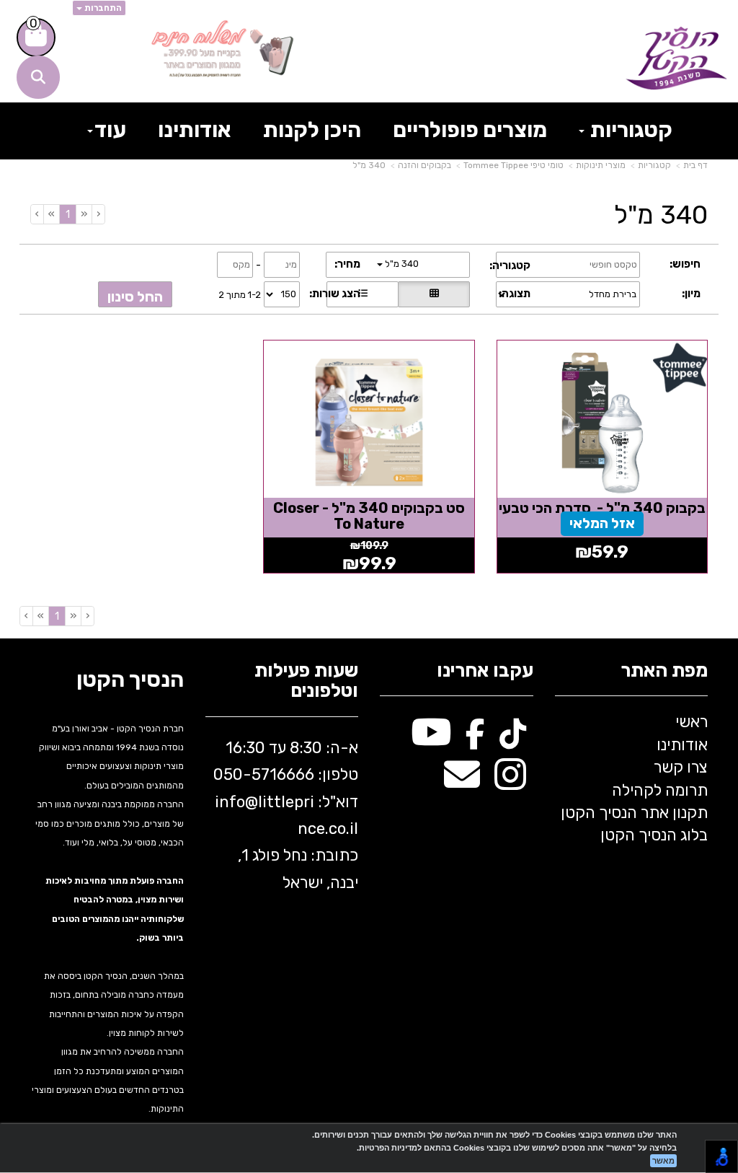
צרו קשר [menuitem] (681, 767)
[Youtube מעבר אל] (431, 740)
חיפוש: (685, 264)
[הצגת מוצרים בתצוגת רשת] (434, 294)
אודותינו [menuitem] (194, 130)
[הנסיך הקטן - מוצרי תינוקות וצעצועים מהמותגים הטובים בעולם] (676, 58)
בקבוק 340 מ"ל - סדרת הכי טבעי (602, 508)
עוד (110, 130)
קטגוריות (654, 165)
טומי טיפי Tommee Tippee (513, 165)
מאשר (663, 1160)
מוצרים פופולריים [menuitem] (470, 130)
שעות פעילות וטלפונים (306, 681)
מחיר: (347, 264)
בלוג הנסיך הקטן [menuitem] (654, 835)
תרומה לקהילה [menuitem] (660, 790)
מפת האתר (664, 671)
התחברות (102, 8)
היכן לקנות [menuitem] (312, 130)
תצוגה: (514, 293)
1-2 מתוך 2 (239, 294)
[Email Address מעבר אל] (462, 782)
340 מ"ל (369, 165)
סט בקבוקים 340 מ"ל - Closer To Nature (369, 515)
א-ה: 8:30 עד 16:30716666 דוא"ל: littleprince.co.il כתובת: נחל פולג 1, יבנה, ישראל (285, 815)
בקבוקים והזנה (424, 165)
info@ (236, 802)
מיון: (691, 293)
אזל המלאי (602, 523)
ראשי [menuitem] (691, 722)
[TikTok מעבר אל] (512, 740)
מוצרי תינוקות (601, 165)
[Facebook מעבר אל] (475, 740)
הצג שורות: (334, 293)
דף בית (695, 165)
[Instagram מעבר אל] (510, 782)
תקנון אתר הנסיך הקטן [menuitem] (634, 812)
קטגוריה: (509, 265)
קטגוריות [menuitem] (629, 130)
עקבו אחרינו (485, 671)
